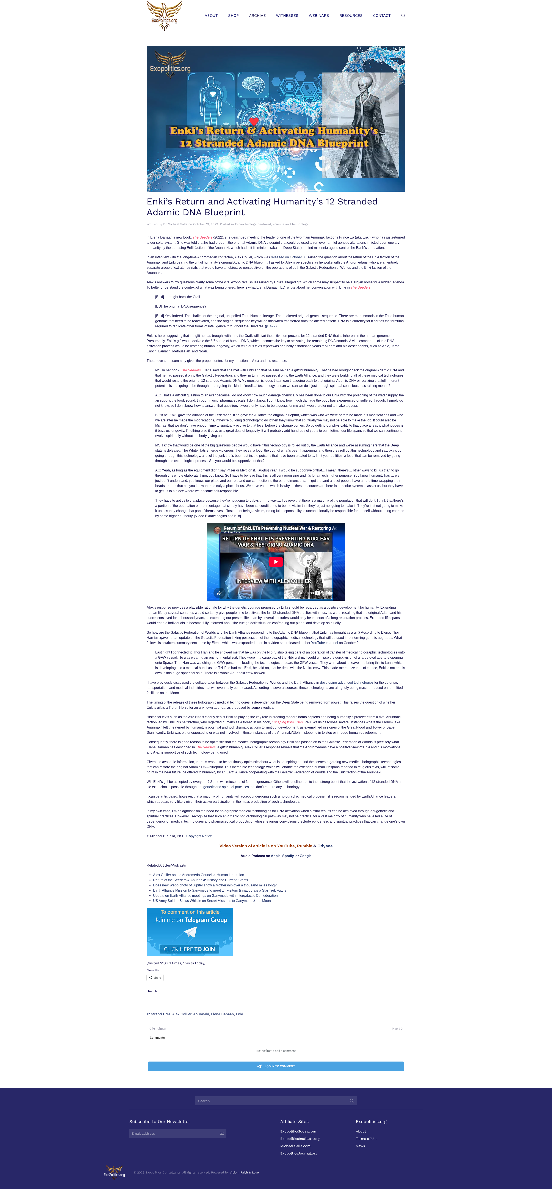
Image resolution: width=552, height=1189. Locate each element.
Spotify (288, 856)
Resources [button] (351, 15)
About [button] (211, 15)
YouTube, (286, 846)
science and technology (290, 224)
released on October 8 (288, 257)
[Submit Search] (352, 1100)
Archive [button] (257, 15)
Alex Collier (181, 1014)
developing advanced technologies (346, 682)
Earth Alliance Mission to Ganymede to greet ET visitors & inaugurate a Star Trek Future (220, 890)
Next (396, 1029)
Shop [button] (233, 15)
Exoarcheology (245, 224)
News (360, 1146)
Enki (239, 1014)
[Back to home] (164, 15)
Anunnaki (201, 1014)
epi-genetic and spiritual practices (223, 787)
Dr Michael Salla (175, 224)
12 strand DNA (159, 1014)
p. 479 (271, 326)
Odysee (325, 846)
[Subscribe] (221, 1133)
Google (306, 856)
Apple (276, 856)
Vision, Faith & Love (244, 1172)
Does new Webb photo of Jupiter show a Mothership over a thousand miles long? (215, 885)
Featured (264, 224)
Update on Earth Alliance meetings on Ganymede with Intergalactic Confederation (215, 895)
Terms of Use (366, 1139)
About (361, 1131)
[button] (403, 15)
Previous (159, 1029)
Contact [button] (382, 15)
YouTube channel (324, 643)
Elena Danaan (222, 1014)
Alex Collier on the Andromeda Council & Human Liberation (198, 875)
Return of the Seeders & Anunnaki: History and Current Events (200, 880)
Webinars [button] (319, 15)
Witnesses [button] (287, 15)
